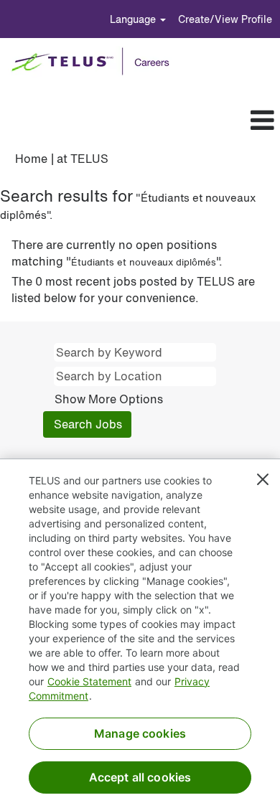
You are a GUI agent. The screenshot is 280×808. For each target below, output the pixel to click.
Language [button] (134, 19)
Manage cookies (140, 733)
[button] (163, 120)
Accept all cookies (140, 777)
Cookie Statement (89, 681)
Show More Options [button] (109, 399)
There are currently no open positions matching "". (117, 253)
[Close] (263, 479)
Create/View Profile (225, 19)
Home (31, 158)
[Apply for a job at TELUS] (95, 61)
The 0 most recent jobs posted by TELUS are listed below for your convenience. (133, 289)
